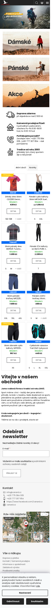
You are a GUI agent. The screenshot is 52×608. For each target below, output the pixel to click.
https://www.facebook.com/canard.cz (25, 501)
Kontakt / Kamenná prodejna (16, 561)
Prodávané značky (11, 570)
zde (38, 586)
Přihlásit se (11, 473)
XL (40, 367)
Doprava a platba (11, 558)
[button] (4, 17)
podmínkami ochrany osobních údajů (24, 463)
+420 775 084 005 (15, 495)
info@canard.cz (14, 492)
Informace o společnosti (14, 564)
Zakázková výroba (11, 567)
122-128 (8, 219)
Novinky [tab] (32, 167)
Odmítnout (13, 601)
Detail (13, 211)
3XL (13, 318)
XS (13, 367)
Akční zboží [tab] (21, 167)
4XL (20, 318)
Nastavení (25, 592)
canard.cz (11, 504)
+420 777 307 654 (15, 498)
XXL (41, 219)
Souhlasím (37, 601)
